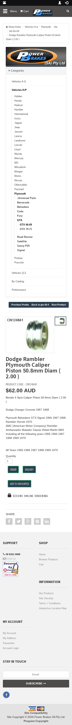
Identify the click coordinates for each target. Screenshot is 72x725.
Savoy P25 (23, 245)
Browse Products (48, 559)
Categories (17, 70)
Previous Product (20, 304)
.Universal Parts (26, 198)
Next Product (59, 304)
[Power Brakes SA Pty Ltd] (41, 10)
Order (13, 469)
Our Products (46, 593)
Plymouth (46, 27)
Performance (19, 289)
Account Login (11, 648)
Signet (21, 250)
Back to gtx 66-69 (41, 304)
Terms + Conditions (50, 603)
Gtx (55, 27)
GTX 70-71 (26, 229)
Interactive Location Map (52, 608)
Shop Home (14, 27)
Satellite (22, 241)
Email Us (11, 558)
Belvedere (23, 206)
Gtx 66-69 (14, 31)
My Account (9, 633)
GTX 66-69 (26, 224)
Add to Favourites (19, 484)
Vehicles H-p (31, 27)
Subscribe (34, 683)
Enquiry (29, 469)
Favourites (9, 643)
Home (42, 554)
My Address (9, 638)
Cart (41, 564)
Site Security (46, 598)
